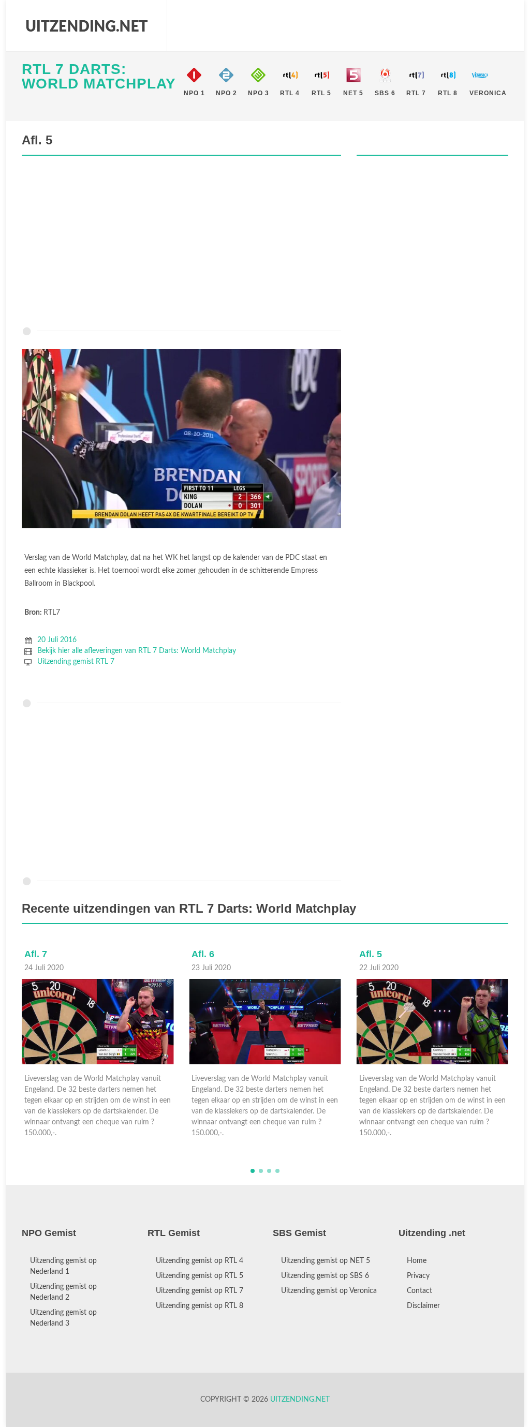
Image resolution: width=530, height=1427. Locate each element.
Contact (419, 1291)
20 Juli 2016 (57, 640)
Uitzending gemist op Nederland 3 (63, 1318)
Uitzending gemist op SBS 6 (325, 1276)
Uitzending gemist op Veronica (329, 1291)
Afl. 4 (370, 954)
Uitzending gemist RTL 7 (75, 661)
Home (416, 1261)
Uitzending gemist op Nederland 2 (63, 1292)
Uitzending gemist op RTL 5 (199, 1276)
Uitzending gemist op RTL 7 (199, 1291)
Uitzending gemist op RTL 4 (199, 1261)
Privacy (418, 1276)
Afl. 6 (35, 954)
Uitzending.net (300, 1399)
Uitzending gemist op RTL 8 (199, 1306)
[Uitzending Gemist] (86, 26)
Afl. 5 (203, 954)
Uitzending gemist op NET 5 (325, 1261)
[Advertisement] (181, 243)
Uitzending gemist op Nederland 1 (63, 1266)
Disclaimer (423, 1306)
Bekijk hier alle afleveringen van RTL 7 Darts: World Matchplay (136, 651)
